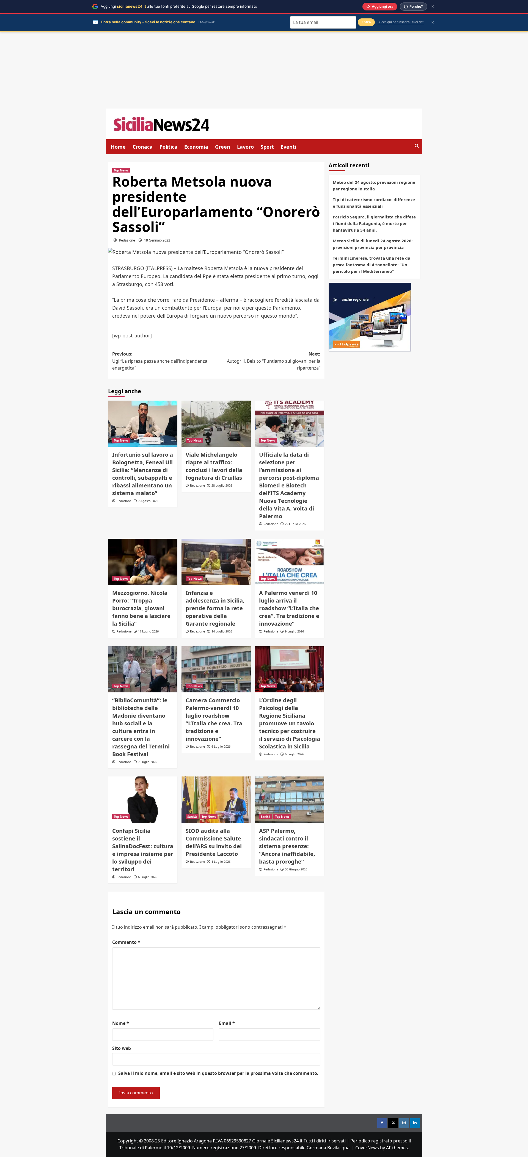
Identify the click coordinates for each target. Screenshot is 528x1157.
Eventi (288, 146)
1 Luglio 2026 (220, 861)
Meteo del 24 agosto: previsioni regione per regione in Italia (374, 185)
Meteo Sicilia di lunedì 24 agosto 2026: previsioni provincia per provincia (373, 244)
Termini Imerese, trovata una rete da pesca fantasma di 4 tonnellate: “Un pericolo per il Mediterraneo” (371, 264)
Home (118, 146)
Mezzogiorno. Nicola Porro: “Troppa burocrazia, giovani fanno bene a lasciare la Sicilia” (141, 608)
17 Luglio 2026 (148, 631)
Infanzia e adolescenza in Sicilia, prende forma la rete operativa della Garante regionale (215, 608)
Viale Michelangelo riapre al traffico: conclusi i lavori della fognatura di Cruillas (214, 466)
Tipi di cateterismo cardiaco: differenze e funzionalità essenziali (374, 203)
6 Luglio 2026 (220, 746)
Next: (273, 361)
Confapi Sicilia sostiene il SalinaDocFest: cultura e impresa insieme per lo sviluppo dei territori (142, 850)
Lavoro (245, 146)
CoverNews (367, 1148)
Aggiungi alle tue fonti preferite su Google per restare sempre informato (179, 6)
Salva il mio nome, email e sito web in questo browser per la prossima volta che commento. (218, 1073)
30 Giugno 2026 (296, 869)
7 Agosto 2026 (148, 501)
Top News (121, 170)
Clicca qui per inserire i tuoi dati (401, 22)
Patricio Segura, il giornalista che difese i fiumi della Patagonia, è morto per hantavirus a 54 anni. (374, 223)
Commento (126, 942)
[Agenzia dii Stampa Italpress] (370, 316)
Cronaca (143, 146)
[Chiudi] (433, 6)
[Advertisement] (264, 70)
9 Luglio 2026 (294, 631)
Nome (120, 1023)
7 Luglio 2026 (147, 762)
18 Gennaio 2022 (157, 240)
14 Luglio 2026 (221, 631)
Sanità (192, 816)
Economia (196, 146)
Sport (267, 146)
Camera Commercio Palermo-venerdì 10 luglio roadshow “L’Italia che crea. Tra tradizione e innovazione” (214, 719)
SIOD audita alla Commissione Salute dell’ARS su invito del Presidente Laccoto (214, 842)
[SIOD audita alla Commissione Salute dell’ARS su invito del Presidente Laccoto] (216, 799)
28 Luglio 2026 (221, 485)
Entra (366, 22)
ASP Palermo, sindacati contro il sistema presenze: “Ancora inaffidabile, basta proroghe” (287, 846)
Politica (168, 146)
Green (222, 146)
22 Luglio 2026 (295, 524)
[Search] (416, 146)
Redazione (127, 240)
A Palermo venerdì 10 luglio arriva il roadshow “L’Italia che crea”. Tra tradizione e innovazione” (289, 608)
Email (227, 1023)
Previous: (159, 361)
